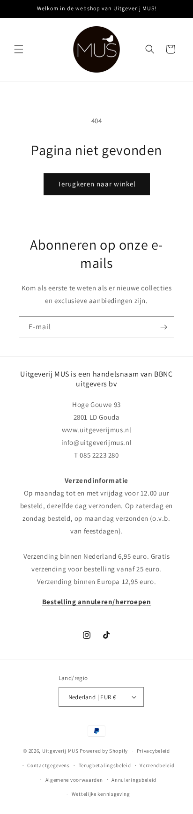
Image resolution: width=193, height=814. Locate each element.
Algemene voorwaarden (74, 780)
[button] (18, 49)
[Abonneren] (163, 327)
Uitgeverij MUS (60, 750)
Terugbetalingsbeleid (105, 765)
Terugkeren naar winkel (97, 183)
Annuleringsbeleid (133, 780)
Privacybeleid (153, 750)
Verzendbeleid (157, 765)
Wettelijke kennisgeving (101, 794)
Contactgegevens (48, 765)
